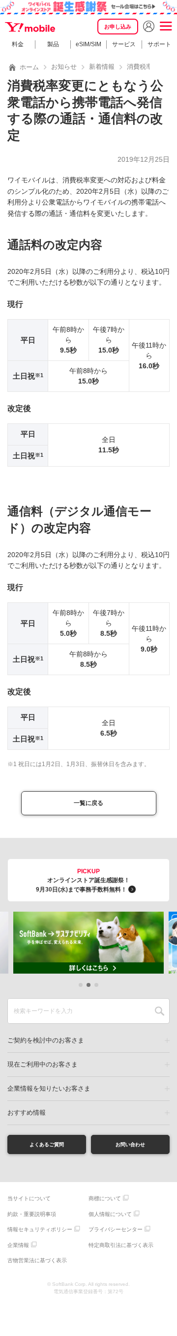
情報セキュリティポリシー (39, 1229)
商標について (104, 1198)
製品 (53, 44)
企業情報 (18, 1245)
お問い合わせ (130, 1144)
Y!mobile (31, 27)
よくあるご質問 (47, 1144)
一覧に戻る (88, 803)
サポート (159, 44)
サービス (124, 44)
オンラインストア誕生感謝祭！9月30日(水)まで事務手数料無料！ (83, 880)
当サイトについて (29, 1198)
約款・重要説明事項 (31, 1214)
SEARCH (159, 1011)
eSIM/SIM (88, 44)
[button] (81, 985)
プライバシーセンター (115, 1229)
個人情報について (110, 1214)
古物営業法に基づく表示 (37, 1260)
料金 (18, 44)
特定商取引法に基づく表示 (120, 1245)
